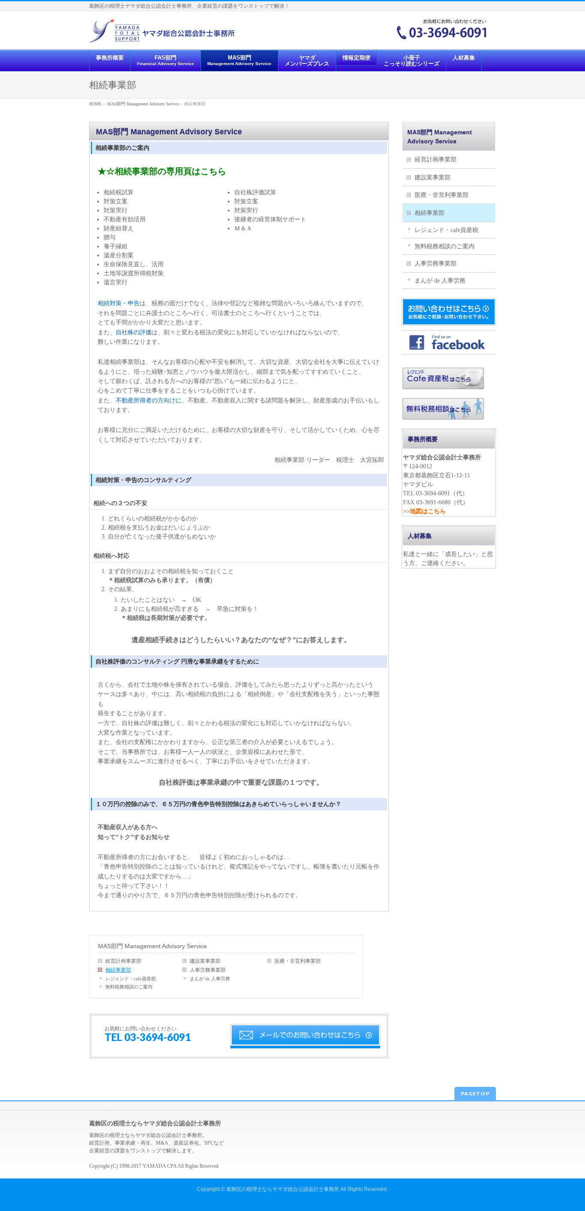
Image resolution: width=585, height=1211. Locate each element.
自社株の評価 (134, 332)
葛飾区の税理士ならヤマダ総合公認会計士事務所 (282, 1189)
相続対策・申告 (119, 303)
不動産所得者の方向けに (149, 400)
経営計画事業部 (123, 961)
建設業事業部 (205, 961)
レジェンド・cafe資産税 (130, 978)
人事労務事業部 (208, 970)
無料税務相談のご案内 (128, 986)
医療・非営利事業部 (298, 961)
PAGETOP (475, 1093)
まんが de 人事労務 (210, 978)
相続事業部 (118, 970)
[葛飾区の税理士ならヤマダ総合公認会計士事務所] (162, 33)
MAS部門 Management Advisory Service (152, 946)
